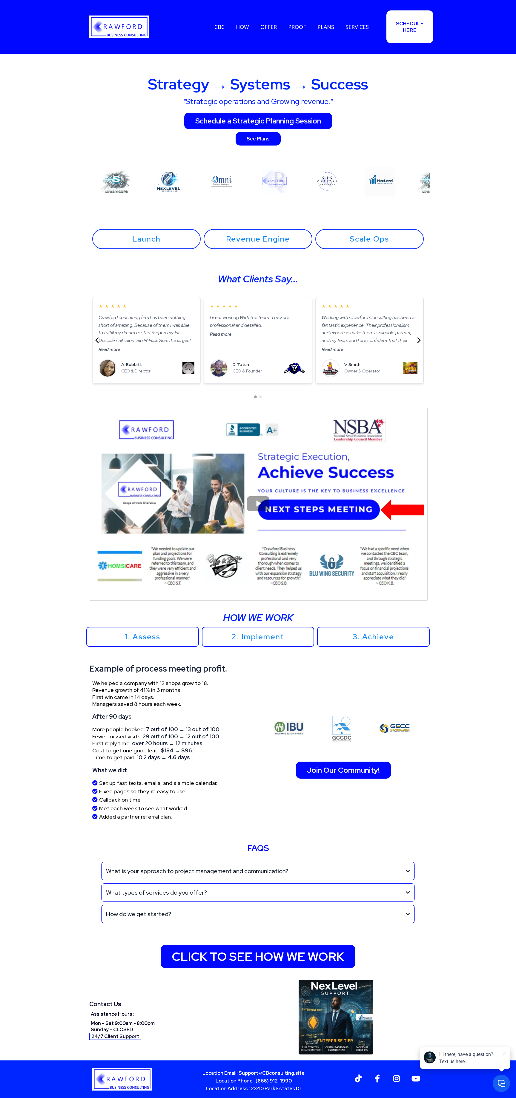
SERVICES (357, 26)
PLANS (325, 26)
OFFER (268, 26)
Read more (109, 349)
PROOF (297, 26)
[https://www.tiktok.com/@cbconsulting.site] (359, 1077)
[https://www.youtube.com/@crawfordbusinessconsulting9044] (417, 1077)
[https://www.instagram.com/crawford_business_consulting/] (398, 1077)
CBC (219, 26)
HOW (242, 26)
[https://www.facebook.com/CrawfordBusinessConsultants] (379, 1077)
